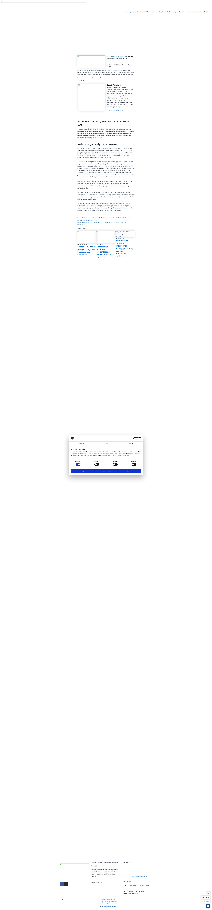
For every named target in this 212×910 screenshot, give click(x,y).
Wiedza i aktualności (194, 12)
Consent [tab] (81, 443)
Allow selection (106, 471)
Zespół (161, 12)
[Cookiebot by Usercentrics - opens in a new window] (134, 438)
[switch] (96, 464)
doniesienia (121, 56)
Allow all (129, 471)
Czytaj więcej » (82, 254)
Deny (82, 471)
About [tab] (131, 443)
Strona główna (111, 56)
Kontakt (206, 12)
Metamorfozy (171, 12)
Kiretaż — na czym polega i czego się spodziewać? (86, 249)
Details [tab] (106, 443)
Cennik (181, 12)
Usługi (153, 12)
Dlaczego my (130, 12)
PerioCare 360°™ (142, 12)
